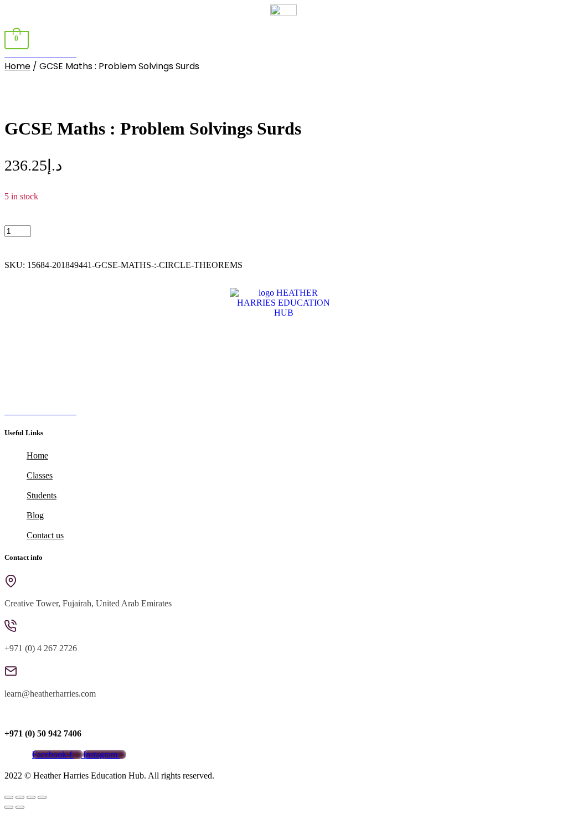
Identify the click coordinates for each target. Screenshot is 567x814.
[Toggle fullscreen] (20, 797)
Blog (35, 515)
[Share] (31, 797)
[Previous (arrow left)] (8, 807)
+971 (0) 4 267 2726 (40, 648)
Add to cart (61, 230)
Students (41, 495)
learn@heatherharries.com (50, 693)
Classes (40, 475)
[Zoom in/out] (8, 797)
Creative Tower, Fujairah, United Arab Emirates (88, 603)
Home (17, 66)
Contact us (45, 535)
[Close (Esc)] (42, 797)
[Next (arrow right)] (20, 807)
